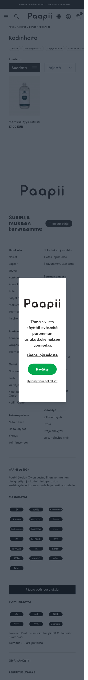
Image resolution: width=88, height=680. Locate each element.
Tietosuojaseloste (42, 354)
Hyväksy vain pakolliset (42, 381)
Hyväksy (42, 369)
